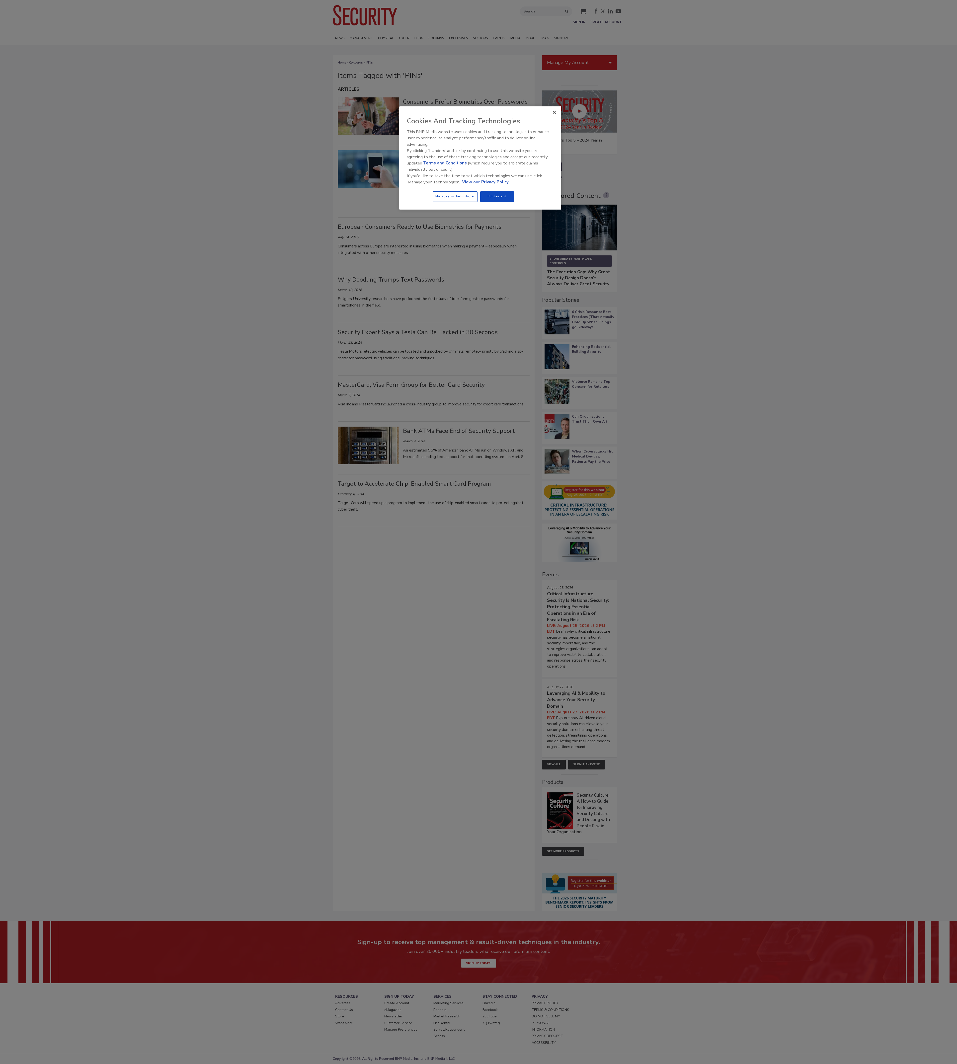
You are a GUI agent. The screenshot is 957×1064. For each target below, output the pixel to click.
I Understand (497, 196)
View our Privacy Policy (485, 182)
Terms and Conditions (445, 163)
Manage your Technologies (455, 196)
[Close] (554, 112)
